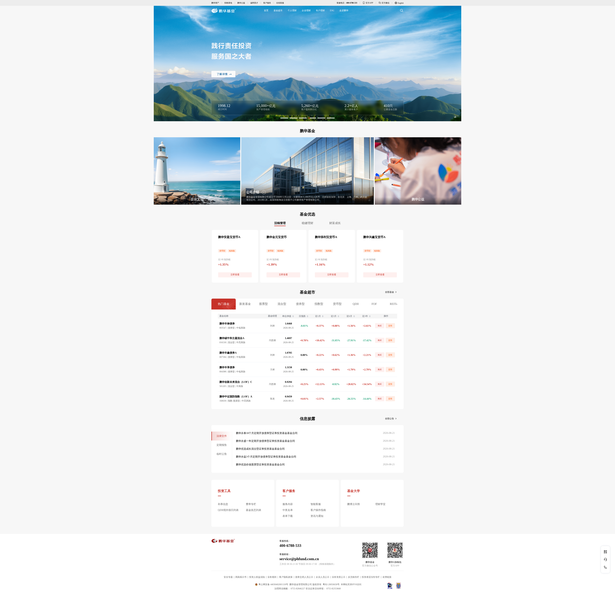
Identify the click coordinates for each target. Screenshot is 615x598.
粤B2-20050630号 (331, 584)
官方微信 (385, 3)
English (401, 3)
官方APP (369, 3)
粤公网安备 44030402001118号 (273, 584)
